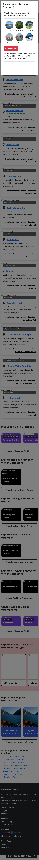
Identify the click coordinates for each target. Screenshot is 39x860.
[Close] (35, 5)
